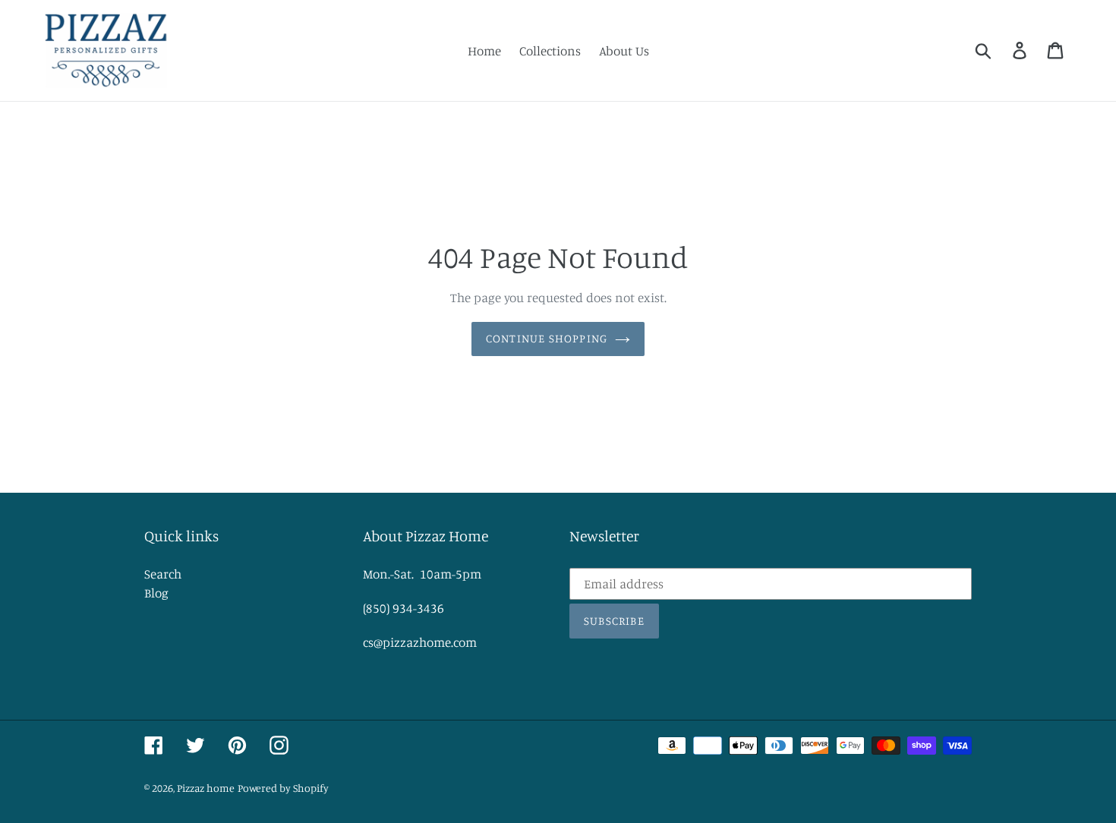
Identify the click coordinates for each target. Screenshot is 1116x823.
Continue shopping (546, 338)
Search (162, 574)
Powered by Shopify (283, 787)
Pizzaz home (206, 787)
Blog (156, 593)
